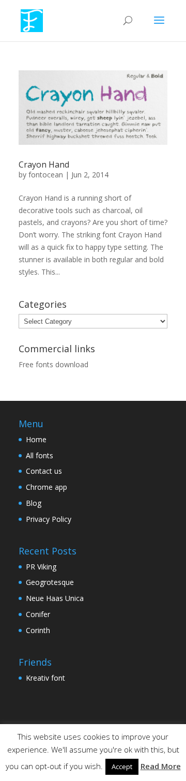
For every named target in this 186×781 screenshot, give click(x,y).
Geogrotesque (50, 582)
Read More (161, 766)
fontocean (45, 174)
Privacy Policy (48, 519)
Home (36, 439)
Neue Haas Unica (55, 598)
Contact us (44, 471)
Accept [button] (122, 766)
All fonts (39, 455)
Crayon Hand (44, 164)
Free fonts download (53, 364)
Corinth (38, 630)
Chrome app (46, 487)
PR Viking (41, 567)
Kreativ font (45, 678)
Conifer (38, 614)
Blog (33, 503)
